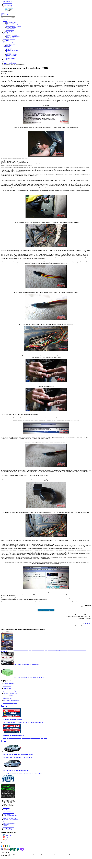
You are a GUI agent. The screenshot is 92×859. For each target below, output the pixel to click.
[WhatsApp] (7, 846)
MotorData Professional (11, 35)
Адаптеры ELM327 (11, 27)
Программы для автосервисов (13, 26)
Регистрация (10, 8)
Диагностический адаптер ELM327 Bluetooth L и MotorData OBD (30, 677)
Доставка (8, 53)
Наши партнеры (10, 57)
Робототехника (10, 30)
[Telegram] (9, 846)
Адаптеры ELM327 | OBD (9, 818)
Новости (8, 49)
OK (6, 839)
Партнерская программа (12, 50)
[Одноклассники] (3, 846)
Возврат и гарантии (11, 55)
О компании (9, 48)
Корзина (6, 9)
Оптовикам (9, 51)
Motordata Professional (11, 22)
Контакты (5, 809)
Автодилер (9, 45)
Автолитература (10, 31)
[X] (5, 846)
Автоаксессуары (7, 816)
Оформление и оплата (11, 54)
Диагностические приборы (13, 24)
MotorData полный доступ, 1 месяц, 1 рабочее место (26, 664)
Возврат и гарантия (8, 828)
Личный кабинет (7, 5)
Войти (6, 8)
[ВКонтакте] (1, 846)
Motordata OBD (7, 814)
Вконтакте (8, 835)
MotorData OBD (10, 23)
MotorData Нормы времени (13, 36)
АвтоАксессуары (10, 28)
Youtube (7, 837)
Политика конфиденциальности (38, 852)
